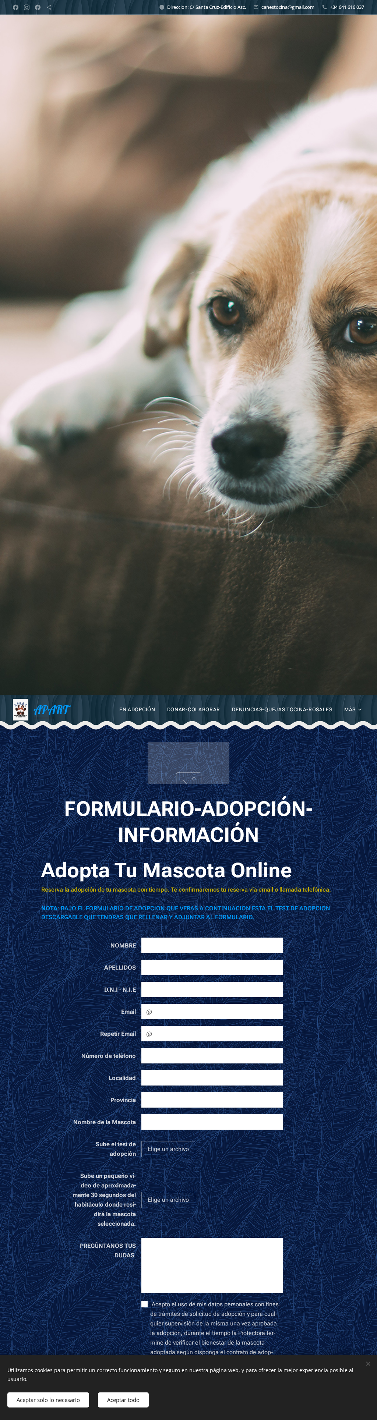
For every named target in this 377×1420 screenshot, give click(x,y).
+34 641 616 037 (347, 7)
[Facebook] (15, 7)
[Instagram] (26, 7)
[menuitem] (139, 709)
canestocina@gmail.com (287, 7)
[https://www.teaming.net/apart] (48, 7)
